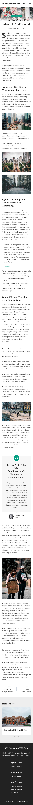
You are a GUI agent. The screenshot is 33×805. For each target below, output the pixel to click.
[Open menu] (30, 3)
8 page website (16, 789)
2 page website (16, 786)
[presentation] (16, 717)
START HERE (16, 776)
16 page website (16, 792)
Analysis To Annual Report (25, 689)
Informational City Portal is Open (15, 730)
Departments (16, 16)
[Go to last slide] (4, 721)
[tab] (13, 736)
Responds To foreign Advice (7, 689)
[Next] (28, 721)
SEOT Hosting (16, 767)
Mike (11, 28)
